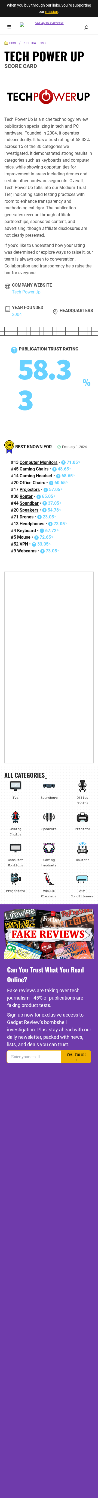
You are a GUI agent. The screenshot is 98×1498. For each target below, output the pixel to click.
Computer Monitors (38, 462)
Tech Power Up (26, 292)
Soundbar (29, 503)
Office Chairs (32, 482)
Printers (82, 828)
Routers (82, 859)
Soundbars (49, 797)
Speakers (29, 510)
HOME (13, 43)
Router (26, 496)
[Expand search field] (86, 27)
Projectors (30, 489)
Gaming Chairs (34, 469)
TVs (15, 797)
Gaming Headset (36, 475)
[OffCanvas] (9, 27)
